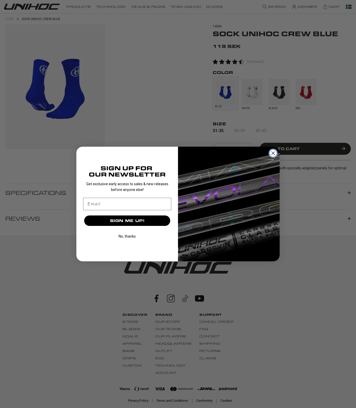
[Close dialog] (273, 153)
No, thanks (127, 236)
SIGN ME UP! (127, 220)
